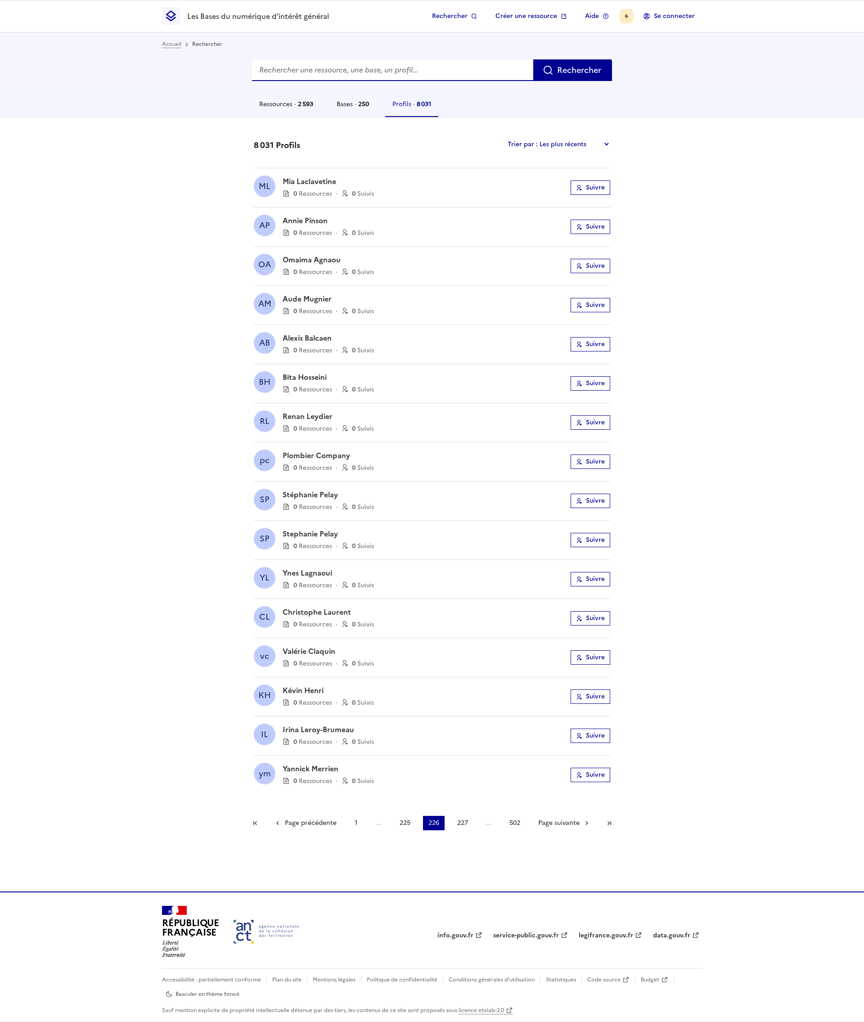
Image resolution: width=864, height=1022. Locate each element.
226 (433, 823)
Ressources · (286, 108)
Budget (650, 980)
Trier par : (523, 144)
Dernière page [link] (609, 823)
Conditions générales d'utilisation (492, 980)
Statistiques (561, 980)
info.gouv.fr (455, 935)
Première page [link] (255, 823)
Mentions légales (334, 980)
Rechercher (450, 16)
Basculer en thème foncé (207, 994)
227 (462, 823)
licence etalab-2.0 (481, 1010)
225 (405, 823)
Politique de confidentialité (402, 980)
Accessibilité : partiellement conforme (211, 980)
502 (514, 823)
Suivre (595, 187)
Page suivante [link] (559, 823)
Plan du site (287, 980)
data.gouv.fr (671, 935)
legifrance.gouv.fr (606, 935)
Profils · (411, 108)
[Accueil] (266, 932)
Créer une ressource (526, 16)
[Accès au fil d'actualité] (626, 16)
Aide (592, 16)
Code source (604, 980)
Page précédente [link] (311, 823)
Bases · (352, 108)
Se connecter (674, 16)
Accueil (171, 44)
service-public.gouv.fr (526, 935)
